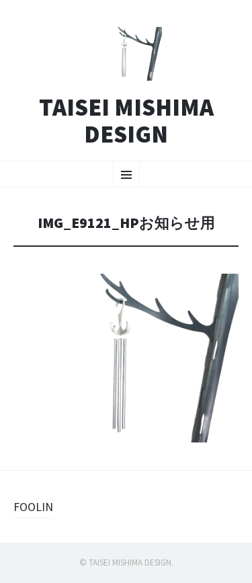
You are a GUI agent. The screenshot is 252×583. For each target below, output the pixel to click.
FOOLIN (33, 506)
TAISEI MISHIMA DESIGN (126, 120)
